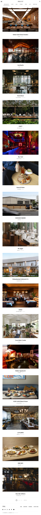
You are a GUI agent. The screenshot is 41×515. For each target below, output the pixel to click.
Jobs (21, 506)
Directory (35, 4)
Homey (23, 189)
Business (30, 506)
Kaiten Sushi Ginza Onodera (20, 35)
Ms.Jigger (20, 249)
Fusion (22, 372)
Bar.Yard (20, 157)
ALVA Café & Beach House (20, 401)
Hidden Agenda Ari (20, 371)
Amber (20, 310)
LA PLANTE (20, 433)
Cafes (12, 4)
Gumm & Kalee (20, 187)
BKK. (4, 506)
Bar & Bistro (23, 495)
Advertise (25, 506)
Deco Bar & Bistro (20, 494)
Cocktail (23, 158)
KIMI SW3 (20, 463)
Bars (16, 4)
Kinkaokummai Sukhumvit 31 (20, 279)
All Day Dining (22, 434)
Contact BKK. (36, 506)
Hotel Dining (23, 97)
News (26, 4)
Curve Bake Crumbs (20, 340)
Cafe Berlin (20, 65)
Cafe (23, 128)
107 (24, 500)
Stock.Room (20, 96)
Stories (21, 4)
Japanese (22, 36)
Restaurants (6, 4)
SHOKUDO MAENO (20, 218)
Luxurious (23, 311)
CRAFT (20, 126)
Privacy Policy (16, 512)
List (30, 4)
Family (22, 219)
